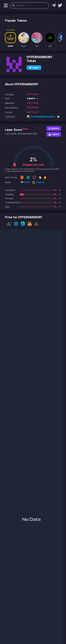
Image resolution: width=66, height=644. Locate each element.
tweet (35, 67)
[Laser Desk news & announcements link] (60, 6)
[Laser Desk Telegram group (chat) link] (54, 6)
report (55, 134)
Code (26, 182)
